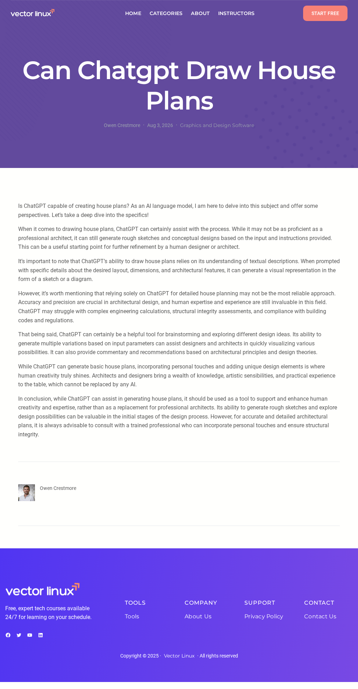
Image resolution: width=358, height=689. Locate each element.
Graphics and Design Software (217, 125)
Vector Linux (179, 656)
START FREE (325, 13)
